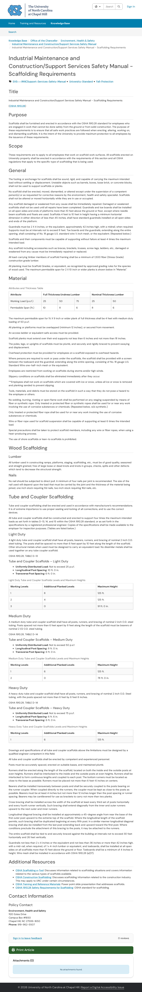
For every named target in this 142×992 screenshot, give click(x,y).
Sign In (131, 6)
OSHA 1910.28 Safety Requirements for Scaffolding (44, 887)
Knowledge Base (60, 23)
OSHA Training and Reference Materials (38, 884)
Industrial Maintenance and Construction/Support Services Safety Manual (54, 44)
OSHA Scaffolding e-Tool (29, 870)
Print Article (25, 950)
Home (11, 23)
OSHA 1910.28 (17, 105)
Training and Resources (33, 23)
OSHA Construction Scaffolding (33, 877)
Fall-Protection (104, 81)
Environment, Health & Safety (78, 40)
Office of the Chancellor (43, 40)
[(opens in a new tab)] (30, 10)
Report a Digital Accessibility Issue (102, 987)
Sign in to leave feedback (27, 938)
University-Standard (81, 81)
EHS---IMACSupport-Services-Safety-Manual (39, 81)
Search (13, 31)
